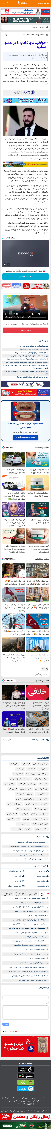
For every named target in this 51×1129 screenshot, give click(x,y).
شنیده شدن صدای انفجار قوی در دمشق (32, 842)
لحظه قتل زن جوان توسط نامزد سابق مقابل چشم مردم (28, 907)
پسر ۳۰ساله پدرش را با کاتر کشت (35, 937)
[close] (2, 1111)
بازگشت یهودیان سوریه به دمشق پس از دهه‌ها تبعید (27, 846)
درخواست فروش (26, 276)
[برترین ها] (22, 3)
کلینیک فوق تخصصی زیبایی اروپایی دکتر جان (32, 798)
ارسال (6, 1024)
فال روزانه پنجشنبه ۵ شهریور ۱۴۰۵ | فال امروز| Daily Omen (27, 967)
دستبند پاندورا (18, 773)
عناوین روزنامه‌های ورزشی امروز (35, 949)
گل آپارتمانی (12, 788)
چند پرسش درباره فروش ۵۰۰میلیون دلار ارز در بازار (30, 932)
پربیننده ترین (18, 894)
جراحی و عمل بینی (41, 828)
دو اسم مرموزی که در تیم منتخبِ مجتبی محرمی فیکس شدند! (26, 954)
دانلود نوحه (24, 813)
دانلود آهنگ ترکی (13, 818)
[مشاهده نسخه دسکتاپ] (3, 3)
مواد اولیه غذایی (9, 783)
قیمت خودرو (41, 876)
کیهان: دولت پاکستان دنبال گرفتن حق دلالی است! (30, 911)
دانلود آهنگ (43, 783)
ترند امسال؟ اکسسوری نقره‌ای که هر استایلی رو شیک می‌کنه (27, 359)
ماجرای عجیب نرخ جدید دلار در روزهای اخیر (32, 980)
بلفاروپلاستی (14, 763)
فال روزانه (18, 881)
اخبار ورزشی (25, 1098)
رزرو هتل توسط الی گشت (27, 783)
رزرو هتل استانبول (41, 788)
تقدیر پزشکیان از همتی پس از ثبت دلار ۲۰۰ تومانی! (29, 898)
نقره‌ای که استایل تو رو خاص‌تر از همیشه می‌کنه (31, 352)
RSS (18, 1103)
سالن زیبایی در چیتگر (23, 808)
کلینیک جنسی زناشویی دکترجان (37, 803)
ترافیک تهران (41, 881)
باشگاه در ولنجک (42, 793)
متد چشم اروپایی (26, 788)
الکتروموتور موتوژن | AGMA (22, 828)
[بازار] (25, 1083)
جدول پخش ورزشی (14, 886)
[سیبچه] (25, 1070)
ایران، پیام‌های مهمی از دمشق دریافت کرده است (29, 850)
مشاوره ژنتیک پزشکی (14, 803)
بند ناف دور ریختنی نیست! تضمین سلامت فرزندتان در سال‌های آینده (26, 372)
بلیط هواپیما (26, 763)
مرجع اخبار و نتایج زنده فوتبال (20, 778)
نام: (47, 992)
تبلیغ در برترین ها (24, 1101)
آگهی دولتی (13, 1101)
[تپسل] (3, 237)
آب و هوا (18, 876)
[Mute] (8, 264)
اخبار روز (35, 1098)
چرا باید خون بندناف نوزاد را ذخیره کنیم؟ (34, 349)
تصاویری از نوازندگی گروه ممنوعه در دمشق (31, 859)
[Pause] (4, 264)
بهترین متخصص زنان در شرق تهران (35, 818)
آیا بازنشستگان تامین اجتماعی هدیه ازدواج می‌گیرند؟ (29, 941)
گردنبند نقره (20, 768)
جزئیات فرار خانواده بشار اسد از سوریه (33, 855)
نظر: (47, 1003)
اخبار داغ (30, 894)
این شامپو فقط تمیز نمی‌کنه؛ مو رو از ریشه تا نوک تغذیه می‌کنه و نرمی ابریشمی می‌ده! (25, 366)
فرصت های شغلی (38, 1101)
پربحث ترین (5, 894)
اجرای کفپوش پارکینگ (40, 823)
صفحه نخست (44, 1098)
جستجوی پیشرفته (28, 1103)
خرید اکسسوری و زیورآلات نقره (37, 773)
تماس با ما (7, 1098)
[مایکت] (25, 1089)
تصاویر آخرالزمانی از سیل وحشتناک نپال (32, 963)
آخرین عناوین (43, 894)
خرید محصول (25, 330)
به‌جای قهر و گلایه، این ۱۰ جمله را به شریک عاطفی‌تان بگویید (27, 971)
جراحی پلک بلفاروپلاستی (24, 793)
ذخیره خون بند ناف (41, 808)
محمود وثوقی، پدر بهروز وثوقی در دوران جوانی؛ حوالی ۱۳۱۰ (27, 928)
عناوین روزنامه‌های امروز (37, 958)
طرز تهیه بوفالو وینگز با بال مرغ (36, 915)
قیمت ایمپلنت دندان (40, 763)
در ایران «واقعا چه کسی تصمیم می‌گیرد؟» (33, 902)
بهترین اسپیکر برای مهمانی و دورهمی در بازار (32, 346)
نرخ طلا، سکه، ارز (15, 871)
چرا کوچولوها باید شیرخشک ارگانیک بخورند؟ (32, 377)
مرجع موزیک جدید (41, 778)
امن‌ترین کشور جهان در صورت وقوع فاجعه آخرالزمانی (29, 924)
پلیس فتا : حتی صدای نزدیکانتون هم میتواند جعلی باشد (28, 355)
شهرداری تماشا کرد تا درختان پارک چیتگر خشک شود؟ (29, 945)
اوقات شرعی (41, 886)
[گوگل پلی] (25, 1076)
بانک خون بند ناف (23, 823)
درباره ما (16, 1098)
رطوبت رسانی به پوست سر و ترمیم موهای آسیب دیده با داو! (27, 362)
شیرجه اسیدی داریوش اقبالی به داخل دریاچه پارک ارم (29, 920)
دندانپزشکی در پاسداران (39, 813)
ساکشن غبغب (43, 768)
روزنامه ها (42, 871)
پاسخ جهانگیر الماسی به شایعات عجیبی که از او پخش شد (27, 976)
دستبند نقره (31, 768)
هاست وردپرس (12, 813)
